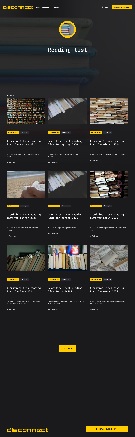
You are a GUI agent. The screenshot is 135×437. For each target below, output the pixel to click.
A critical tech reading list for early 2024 (107, 290)
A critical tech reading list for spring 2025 (65, 216)
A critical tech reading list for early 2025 (107, 216)
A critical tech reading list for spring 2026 (65, 143)
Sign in (107, 7)
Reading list (46, 7)
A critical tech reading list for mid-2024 (65, 290)
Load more (67, 348)
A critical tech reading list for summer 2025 (24, 216)
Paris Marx (12, 162)
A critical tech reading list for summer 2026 (24, 143)
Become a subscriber (121, 7)
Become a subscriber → (107, 429)
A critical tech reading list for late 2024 (24, 290)
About (38, 7)
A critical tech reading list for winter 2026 (107, 143)
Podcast (56, 7)
